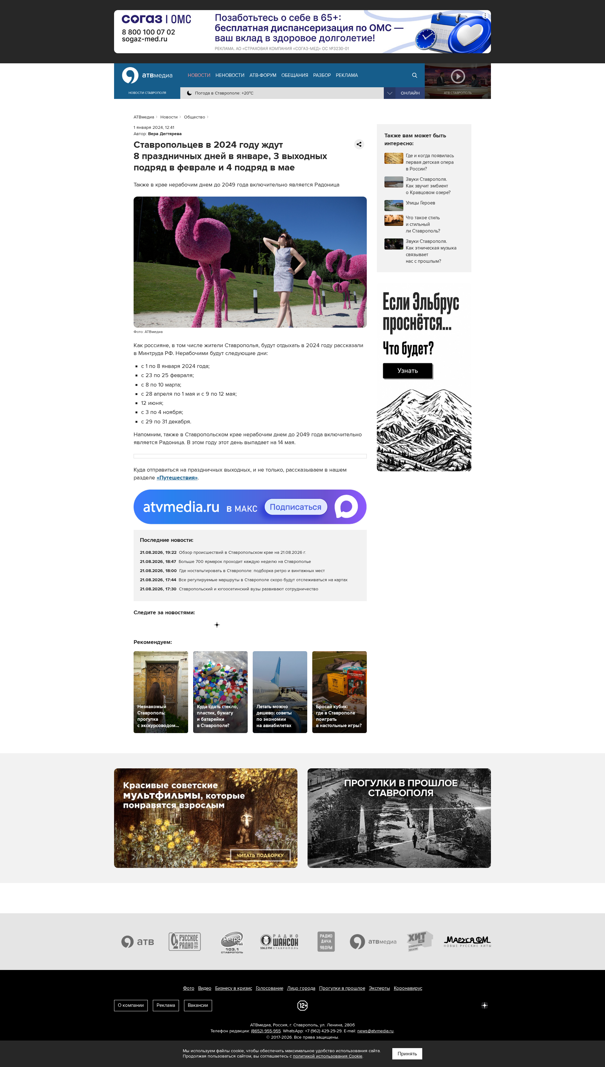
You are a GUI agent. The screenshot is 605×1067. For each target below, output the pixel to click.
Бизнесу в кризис (233, 988)
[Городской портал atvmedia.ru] (373, 941)
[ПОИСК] (415, 75)
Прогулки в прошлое (342, 988)
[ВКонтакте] (139, 625)
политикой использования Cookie (327, 1056)
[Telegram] (152, 625)
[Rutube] (204, 625)
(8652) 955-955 (266, 1031)
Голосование (269, 988)
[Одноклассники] (165, 625)
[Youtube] (191, 625)
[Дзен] (217, 625)
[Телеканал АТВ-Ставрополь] (137, 941)
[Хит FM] (420, 941)
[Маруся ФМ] (467, 941)
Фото (188, 988)
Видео (204, 988)
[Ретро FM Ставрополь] (232, 941)
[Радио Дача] (326, 941)
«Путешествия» (177, 477)
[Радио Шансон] (279, 941)
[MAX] (178, 625)
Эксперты (379, 988)
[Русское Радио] (185, 941)
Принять (407, 1054)
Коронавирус (408, 988)
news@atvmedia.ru (375, 1031)
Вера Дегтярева (165, 133)
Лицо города (301, 988)
